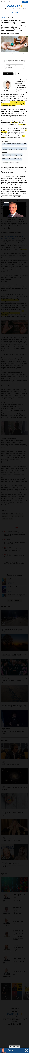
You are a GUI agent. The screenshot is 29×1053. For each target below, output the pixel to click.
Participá (25, 1)
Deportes (6, 1)
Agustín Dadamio (7, 90)
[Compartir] (18, 74)
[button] (25, 45)
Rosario (22, 8)
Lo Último (5, 8)
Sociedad (3, 17)
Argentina (10, 8)
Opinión (16, 1)
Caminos (11, 1)
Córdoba (17, 8)
